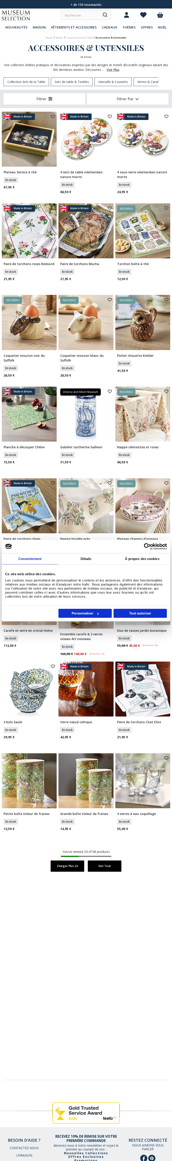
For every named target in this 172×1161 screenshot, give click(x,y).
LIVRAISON (24, 1155)
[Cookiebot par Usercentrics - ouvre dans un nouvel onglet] (147, 546)
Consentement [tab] (29, 558)
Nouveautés (16, 27)
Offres (147, 27)
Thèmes (129, 27)
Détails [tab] (86, 558)
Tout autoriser (140, 613)
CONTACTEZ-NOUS (24, 1148)
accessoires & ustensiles (110, 37)
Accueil (49, 37)
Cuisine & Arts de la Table (79, 37)
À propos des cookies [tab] (142, 558)
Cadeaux (109, 27)
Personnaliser (82, 613)
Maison (39, 27)
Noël (162, 27)
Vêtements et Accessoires (74, 27)
